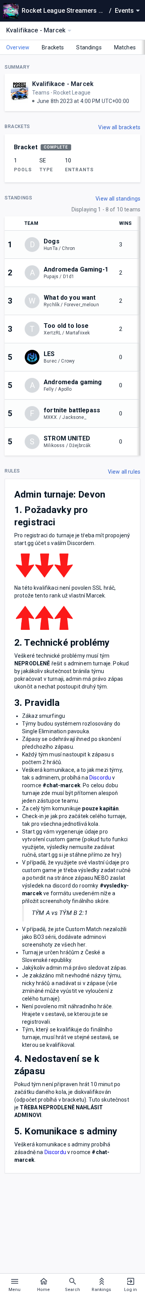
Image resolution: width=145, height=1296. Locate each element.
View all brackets (119, 127)
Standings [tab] (88, 47)
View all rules (124, 472)
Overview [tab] (17, 47)
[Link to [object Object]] (34, 357)
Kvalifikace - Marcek (63, 84)
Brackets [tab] (53, 47)
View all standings (118, 199)
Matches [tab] (125, 47)
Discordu (100, 778)
